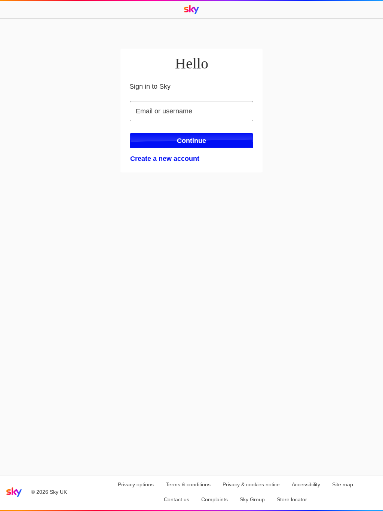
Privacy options (136, 484)
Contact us (176, 499)
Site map (342, 484)
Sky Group (252, 499)
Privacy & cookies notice (251, 484)
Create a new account (164, 158)
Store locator (292, 499)
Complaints (214, 499)
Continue (191, 140)
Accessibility (306, 484)
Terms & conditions (188, 484)
